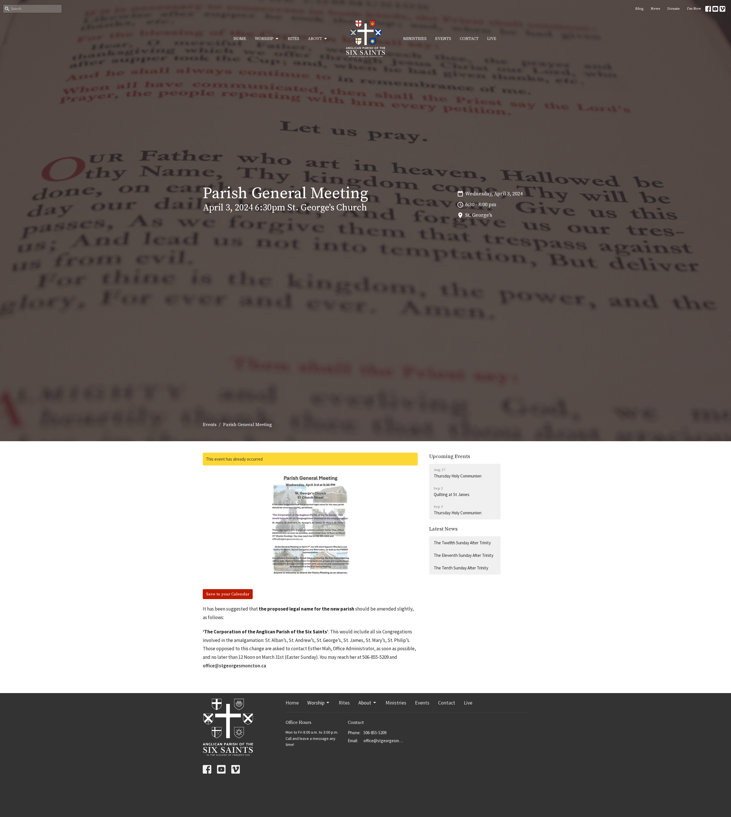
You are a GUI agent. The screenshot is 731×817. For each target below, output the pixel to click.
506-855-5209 (375, 732)
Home (240, 38)
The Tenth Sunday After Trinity (461, 568)
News (655, 8)
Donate (673, 8)
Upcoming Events (449, 456)
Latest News (443, 529)
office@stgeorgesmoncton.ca (234, 666)
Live (491, 38)
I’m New (694, 8)
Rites (293, 38)
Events (443, 38)
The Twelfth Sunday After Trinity (462, 542)
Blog (639, 8)
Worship (264, 38)
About (315, 38)
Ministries (415, 38)
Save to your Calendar (227, 594)
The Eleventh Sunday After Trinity (463, 555)
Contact (469, 38)
